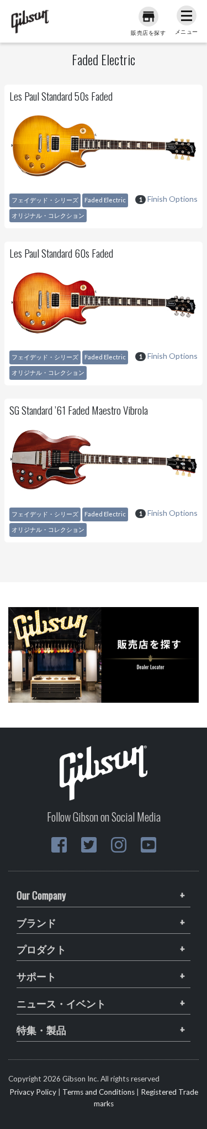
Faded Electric (105, 199)
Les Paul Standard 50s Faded (61, 96)
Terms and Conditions (98, 1092)
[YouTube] (148, 845)
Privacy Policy (32, 1092)
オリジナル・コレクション (48, 215)
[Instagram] (119, 845)
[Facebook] (59, 845)
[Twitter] (89, 845)
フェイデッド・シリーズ (45, 199)
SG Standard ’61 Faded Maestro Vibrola (78, 410)
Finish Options (168, 198)
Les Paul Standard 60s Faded (61, 253)
